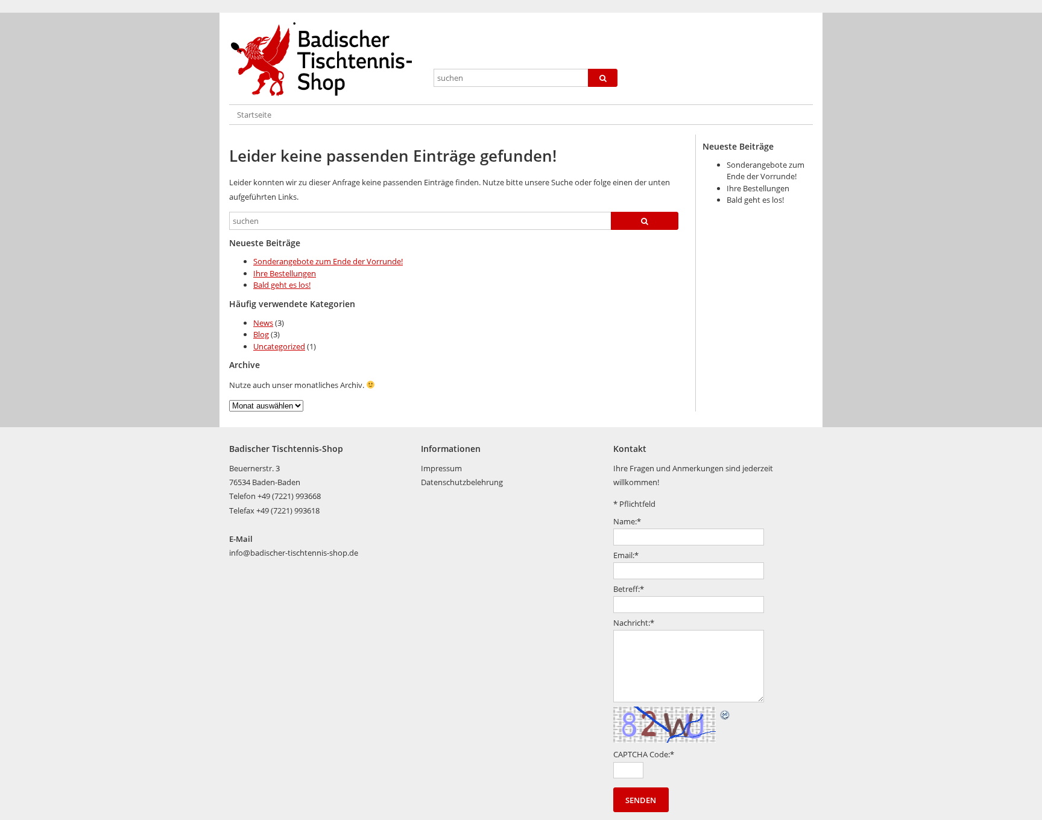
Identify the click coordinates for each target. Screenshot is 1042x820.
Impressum (441, 468)
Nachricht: (633, 622)
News (263, 322)
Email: (626, 555)
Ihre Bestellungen (284, 273)
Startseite (254, 114)
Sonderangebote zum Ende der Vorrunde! (328, 261)
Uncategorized (279, 346)
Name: (627, 521)
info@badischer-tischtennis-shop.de (293, 552)
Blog (261, 334)
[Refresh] (725, 713)
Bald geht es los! (282, 284)
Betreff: (628, 588)
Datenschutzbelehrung (462, 482)
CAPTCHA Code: (643, 754)
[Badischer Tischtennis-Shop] (326, 59)
